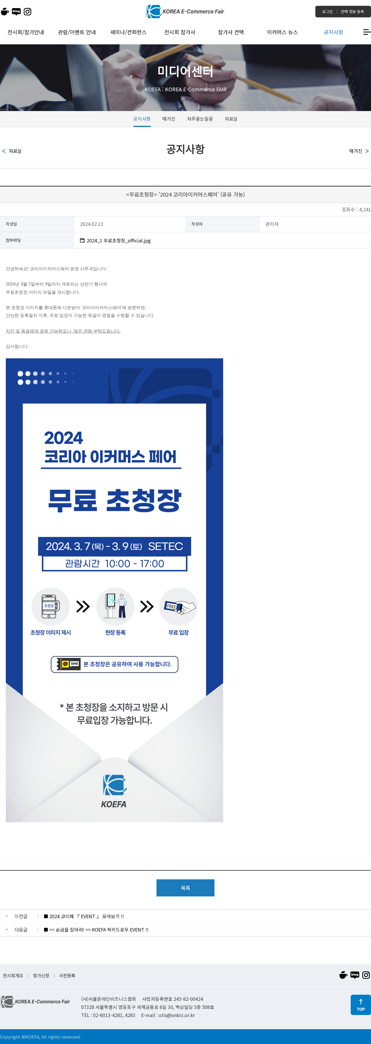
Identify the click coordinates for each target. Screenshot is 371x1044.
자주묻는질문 (200, 118)
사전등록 (67, 975)
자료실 (231, 118)
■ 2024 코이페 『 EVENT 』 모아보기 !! (83, 916)
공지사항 (142, 118)
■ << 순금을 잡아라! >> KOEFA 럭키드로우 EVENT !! (95, 929)
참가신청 (41, 975)
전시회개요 (13, 975)
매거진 (168, 118)
